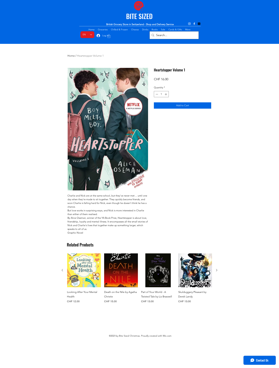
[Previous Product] (62, 270)
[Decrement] (156, 94)
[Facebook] (194, 23)
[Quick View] (84, 270)
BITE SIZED (139, 16)
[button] (108, 36)
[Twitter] (199, 23)
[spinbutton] (161, 94)
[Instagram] (189, 23)
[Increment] (166, 94)
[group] (139, 280)
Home (71, 55)
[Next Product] (217, 270)
